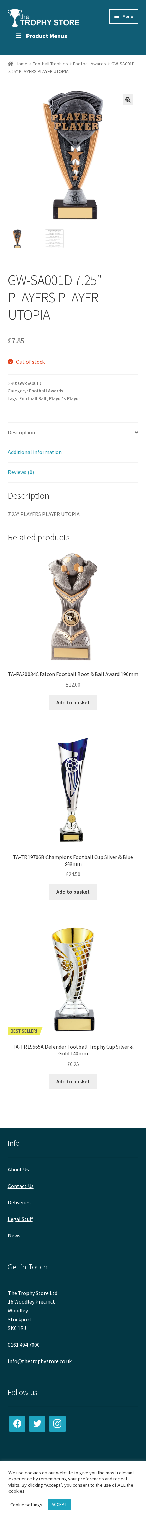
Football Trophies (50, 64)
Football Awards (89, 64)
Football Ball (33, 398)
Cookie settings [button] (26, 1505)
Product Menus (46, 36)
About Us (18, 1169)
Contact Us (21, 1186)
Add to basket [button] (73, 702)
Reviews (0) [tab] (21, 472)
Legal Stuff (20, 1219)
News (14, 1235)
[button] (128, 99)
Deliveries (19, 1202)
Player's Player (64, 398)
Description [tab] (21, 432)
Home (22, 64)
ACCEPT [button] (59, 1504)
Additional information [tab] (35, 452)
